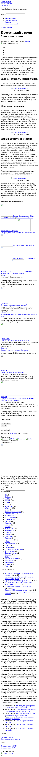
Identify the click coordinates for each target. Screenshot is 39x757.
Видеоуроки (9, 515)
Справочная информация (14, 549)
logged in (12, 433)
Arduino (8, 497)
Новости (8, 532)
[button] (5, 439)
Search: (3, 14)
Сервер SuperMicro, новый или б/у (13, 372)
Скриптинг (9, 547)
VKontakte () (6, 423)
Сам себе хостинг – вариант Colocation (14, 350)
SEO (6, 504)
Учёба (7, 557)
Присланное (9, 540)
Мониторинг (9, 530)
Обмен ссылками (11, 20)
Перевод (8, 538)
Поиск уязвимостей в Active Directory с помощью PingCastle (19, 578)
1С (6, 495)
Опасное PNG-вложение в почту (16, 590)
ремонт (4, 275)
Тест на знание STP (8, 748)
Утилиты (8, 555)
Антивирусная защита (13, 512)
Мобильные (9, 529)
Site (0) (4, 426)
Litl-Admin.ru (5, 5)
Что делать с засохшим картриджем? (14, 305)
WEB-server (9, 506)
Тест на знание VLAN (9, 746)
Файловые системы (12, 558)
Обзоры (8, 534)
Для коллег (9, 519)
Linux (7, 502)
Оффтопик (9, 536)
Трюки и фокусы (11, 553)
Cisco (7, 499)
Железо (27, 41)
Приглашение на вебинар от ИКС (17, 581)
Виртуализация (10, 517)
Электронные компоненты (10, 739)
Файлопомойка (10, 18)
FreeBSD (8, 500)
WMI (7, 510)
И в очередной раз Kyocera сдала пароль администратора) (20, 706)
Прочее (7, 542)
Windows (8, 508)
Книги (7, 527)
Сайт (7, 545)
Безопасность (9, 514)
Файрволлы (9, 560)
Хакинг (7, 564)
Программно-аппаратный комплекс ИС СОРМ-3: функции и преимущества (18, 399)
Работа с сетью (10, 544)
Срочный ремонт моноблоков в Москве (15, 340)
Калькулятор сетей (11, 24)
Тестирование (10, 551)
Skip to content (6, 2)
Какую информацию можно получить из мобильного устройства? (20, 710)
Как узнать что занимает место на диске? (19, 586)
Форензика (9, 562)
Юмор (7, 566)
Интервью (8, 22)
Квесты (7, 525)
